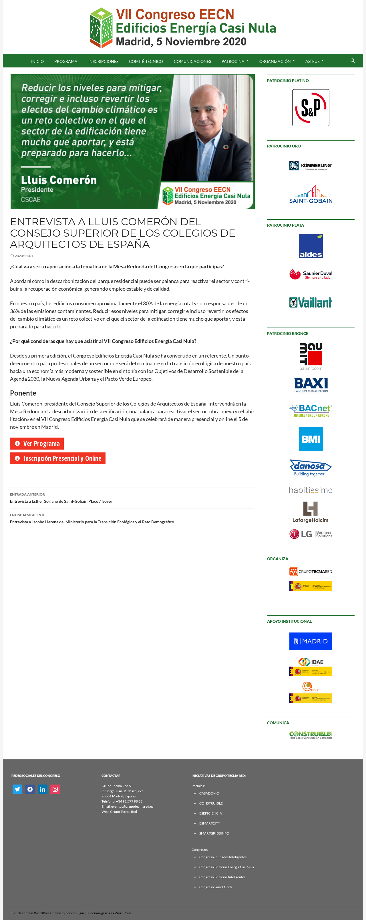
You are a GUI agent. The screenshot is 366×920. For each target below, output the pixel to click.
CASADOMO (209, 793)
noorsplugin (75, 913)
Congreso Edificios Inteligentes (222, 877)
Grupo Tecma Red (123, 811)
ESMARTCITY (209, 823)
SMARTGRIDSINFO (214, 833)
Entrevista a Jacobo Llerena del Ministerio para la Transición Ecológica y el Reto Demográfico (92, 518)
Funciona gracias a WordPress (109, 913)
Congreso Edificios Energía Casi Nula (226, 867)
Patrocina (233, 61)
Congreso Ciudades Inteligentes (222, 857)
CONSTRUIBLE (211, 803)
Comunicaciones (192, 61)
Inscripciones (103, 61)
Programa (65, 61)
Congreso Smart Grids (215, 887)
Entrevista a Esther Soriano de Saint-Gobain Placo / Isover (61, 498)
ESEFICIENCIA (210, 813)
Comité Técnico (146, 61)
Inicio (37, 61)
